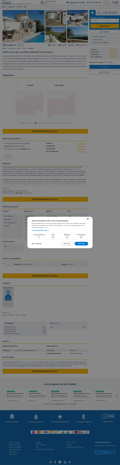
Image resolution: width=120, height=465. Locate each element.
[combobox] (88, 219)
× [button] (90, 218)
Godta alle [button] (81, 243)
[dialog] (60, 232)
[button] (60, 230)
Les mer (46, 227)
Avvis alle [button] (67, 243)
